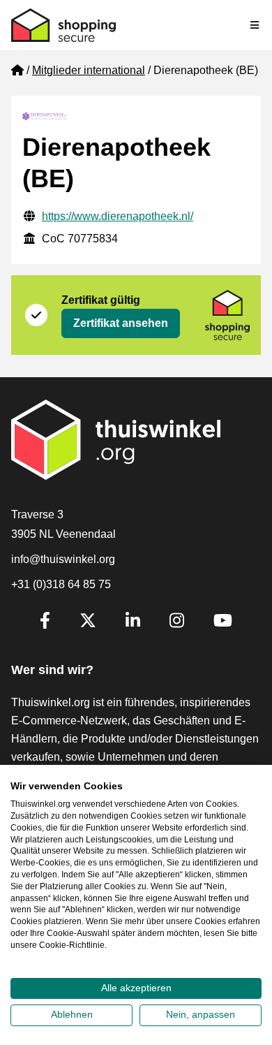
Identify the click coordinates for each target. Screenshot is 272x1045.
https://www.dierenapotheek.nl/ (117, 216)
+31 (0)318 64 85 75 (61, 584)
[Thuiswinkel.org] (63, 25)
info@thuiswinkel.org (63, 559)
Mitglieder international (88, 70)
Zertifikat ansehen (120, 323)
